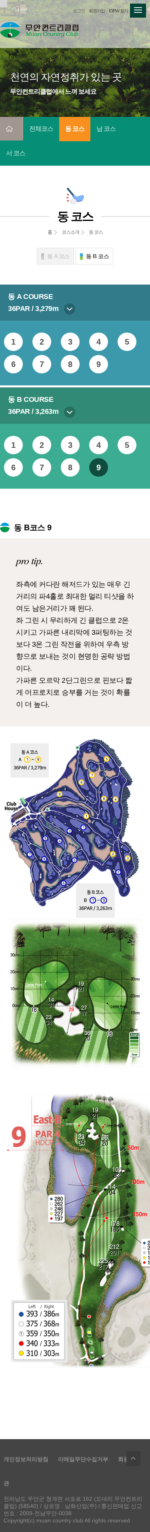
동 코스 (74, 128)
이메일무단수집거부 (83, 1459)
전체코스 (41, 128)
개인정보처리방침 (26, 1459)
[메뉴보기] (138, 8)
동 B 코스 (97, 256)
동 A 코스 (58, 256)
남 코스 (106, 128)
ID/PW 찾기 (118, 10)
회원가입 (97, 10)
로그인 (79, 10)
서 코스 (15, 153)
